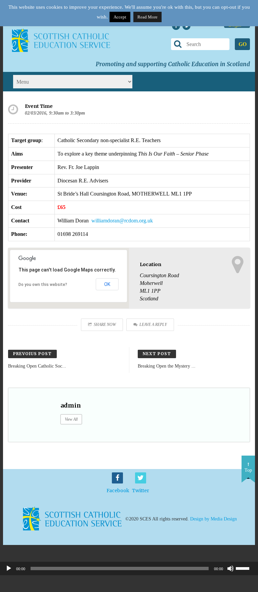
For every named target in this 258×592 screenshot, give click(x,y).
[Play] (8, 568)
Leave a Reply (153, 324)
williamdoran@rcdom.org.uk (122, 220)
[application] (129, 568)
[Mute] (230, 568)
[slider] (245, 568)
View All (71, 419)
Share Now (105, 324)
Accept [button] (120, 16)
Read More (147, 16)
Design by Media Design (213, 518)
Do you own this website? (42, 284)
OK (107, 284)
